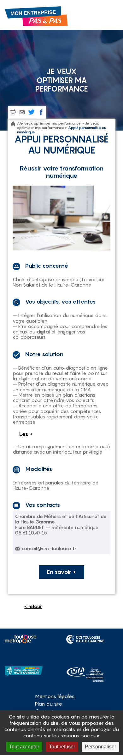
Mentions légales (54, 696)
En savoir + (61, 571)
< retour (33, 606)
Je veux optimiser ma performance (58, 125)
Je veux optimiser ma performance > (51, 123)
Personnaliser (100, 746)
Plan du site (48, 704)
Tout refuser (62, 746)
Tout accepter (24, 746)
